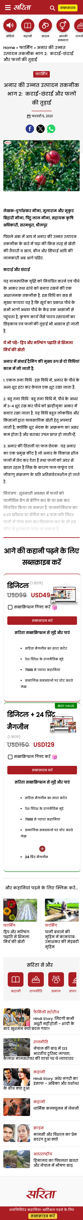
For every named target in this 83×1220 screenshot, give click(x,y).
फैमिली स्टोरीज (46, 1012)
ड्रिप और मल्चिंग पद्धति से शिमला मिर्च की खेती (16, 937)
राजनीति (35, 991)
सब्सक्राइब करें (42, 620)
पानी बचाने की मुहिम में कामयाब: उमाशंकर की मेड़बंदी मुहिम (62, 939)
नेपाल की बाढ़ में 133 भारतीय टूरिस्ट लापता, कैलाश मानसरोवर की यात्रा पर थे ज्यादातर (38, 1053)
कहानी (16, 991)
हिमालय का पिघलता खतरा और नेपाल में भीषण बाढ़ (55, 1163)
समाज (56, 991)
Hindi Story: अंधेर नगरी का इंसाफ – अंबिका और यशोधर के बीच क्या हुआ (41, 1083)
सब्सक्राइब (67, 8)
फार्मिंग (26, 47)
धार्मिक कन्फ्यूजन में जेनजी (56, 1108)
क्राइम (38, 1128)
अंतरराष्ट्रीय (42, 1154)
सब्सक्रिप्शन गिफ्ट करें (31, 756)
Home (9, 47)
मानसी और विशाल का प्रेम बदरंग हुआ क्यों (55, 1137)
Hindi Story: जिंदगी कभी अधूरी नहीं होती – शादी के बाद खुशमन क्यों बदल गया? (38, 1023)
